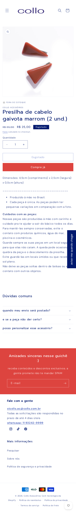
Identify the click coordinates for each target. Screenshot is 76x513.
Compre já (38, 167)
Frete (5, 132)
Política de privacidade (56, 500)
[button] (7, 10)
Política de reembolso (30, 500)
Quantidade (9, 137)
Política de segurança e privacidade (29, 466)
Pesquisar (13, 450)
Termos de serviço (30, 505)
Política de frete (51, 505)
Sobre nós (13, 458)
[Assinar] (65, 383)
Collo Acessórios (32, 496)
